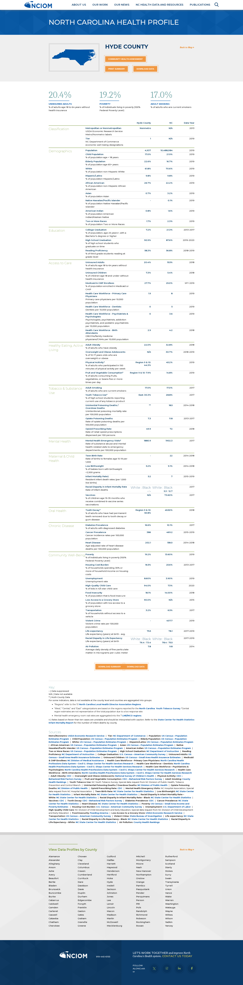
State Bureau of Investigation (146, 816)
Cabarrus (54, 900)
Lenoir (110, 904)
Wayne (169, 911)
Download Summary (109, 667)
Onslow (140, 878)
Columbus (83, 867)
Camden (53, 907)
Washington (171, 904)
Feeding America (99, 813)
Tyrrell (169, 885)
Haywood (112, 867)
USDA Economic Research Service (86, 736)
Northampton (143, 874)
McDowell (112, 922)
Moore (139, 863)
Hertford (112, 874)
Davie (81, 889)
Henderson (113, 871)
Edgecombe (85, 900)
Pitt (138, 904)
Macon (110, 911)
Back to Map (186, 47)
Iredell (110, 885)
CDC (69, 776)
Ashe (51, 871)
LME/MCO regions (131, 715)
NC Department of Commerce (129, 736)
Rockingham (143, 922)
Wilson (169, 918)
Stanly (168, 867)
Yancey (169, 925)
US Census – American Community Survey (88, 816)
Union (168, 889)
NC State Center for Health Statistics (133, 791)
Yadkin (168, 922)
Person (140, 900)
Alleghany (54, 863)
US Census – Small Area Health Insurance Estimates (153, 757)
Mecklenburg (114, 925)
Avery (52, 874)
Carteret (53, 911)
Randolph (141, 911)
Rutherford (171, 856)
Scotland (170, 863)
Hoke (110, 878)
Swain (168, 878)
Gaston (81, 911)
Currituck (83, 878)
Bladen (53, 885)
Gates (81, 914)
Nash (139, 867)
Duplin (81, 893)
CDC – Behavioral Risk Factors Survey (142, 779)
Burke (52, 896)
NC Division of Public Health (152, 785)
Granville (82, 922)
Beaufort (53, 878)
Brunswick (54, 889)
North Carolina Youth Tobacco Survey (159, 708)
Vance (168, 893)
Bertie (52, 882)
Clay (80, 860)
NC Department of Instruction (163, 751)
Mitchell (140, 856)
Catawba (53, 918)
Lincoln (111, 907)
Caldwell (53, 904)
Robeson (141, 918)
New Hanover (143, 871)
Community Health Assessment (125, 59)
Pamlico (140, 885)
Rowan (140, 925)
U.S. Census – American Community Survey (142, 754)
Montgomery (143, 860)
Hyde (110, 882)
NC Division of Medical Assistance (86, 760)
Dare (80, 882)
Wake (168, 896)
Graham (82, 918)
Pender (140, 893)
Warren (169, 900)
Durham (82, 896)
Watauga (170, 907)
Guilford (111, 856)
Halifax (110, 860)
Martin (110, 918)
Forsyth (82, 904)
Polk (138, 907)
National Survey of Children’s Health (134, 776)
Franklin (82, 907)
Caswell (53, 914)
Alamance (54, 856)
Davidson (83, 885)
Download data (145, 69)
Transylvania (172, 882)
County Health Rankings (147, 822)
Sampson (170, 860)
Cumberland (85, 874)
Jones (110, 896)
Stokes (169, 871)
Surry (168, 874)
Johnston (112, 893)
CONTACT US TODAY (177, 956)
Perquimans (143, 896)
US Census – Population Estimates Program (114, 739)
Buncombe (55, 893)
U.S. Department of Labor (177, 807)
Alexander (54, 860)
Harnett (111, 863)
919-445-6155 (103, 956)
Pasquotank (142, 889)
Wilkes (169, 914)
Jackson (111, 889)
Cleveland (83, 863)
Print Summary (116, 69)
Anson (52, 867)
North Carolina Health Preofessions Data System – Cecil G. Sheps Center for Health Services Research (120, 770)
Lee (109, 900)
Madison (111, 914)
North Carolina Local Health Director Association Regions (110, 704)
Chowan (82, 856)
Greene (82, 925)
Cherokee (54, 925)
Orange (140, 882)
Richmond (141, 914)
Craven (81, 871)
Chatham (54, 922)
